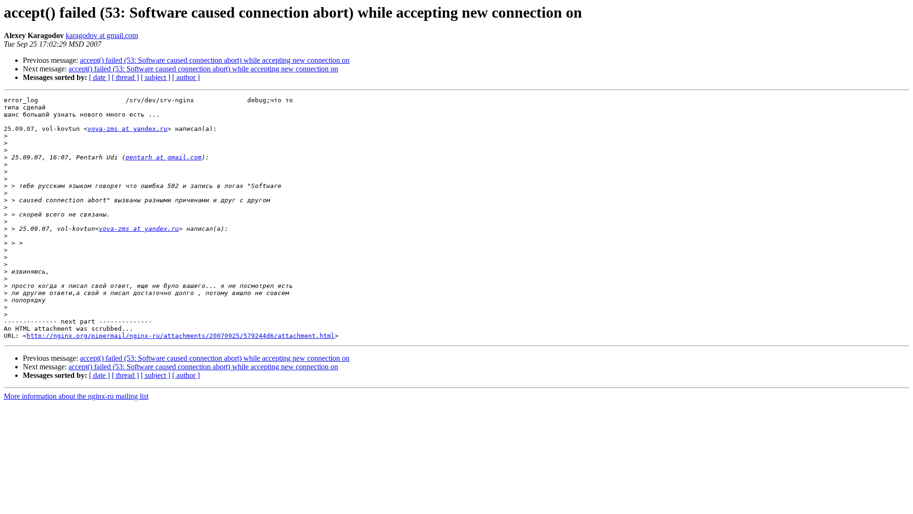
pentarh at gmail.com (164, 157)
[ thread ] (125, 77)
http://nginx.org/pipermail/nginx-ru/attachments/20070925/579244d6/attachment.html (181, 335)
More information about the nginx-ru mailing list (76, 396)
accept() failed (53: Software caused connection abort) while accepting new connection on (215, 60)
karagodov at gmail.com (102, 35)
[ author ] (186, 77)
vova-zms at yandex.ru (127, 128)
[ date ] (99, 77)
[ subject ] (155, 77)
